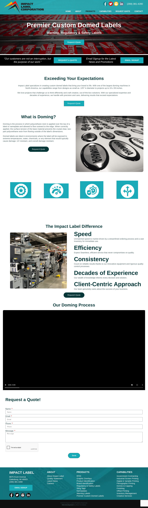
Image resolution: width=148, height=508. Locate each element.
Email (8, 416)
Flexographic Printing (126, 483)
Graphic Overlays (84, 478)
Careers (50, 483)
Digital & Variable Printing (128, 481)
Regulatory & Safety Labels (88, 486)
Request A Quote (67, 60)
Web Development (68, 505)
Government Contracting (127, 476)
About (78, 11)
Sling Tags (81, 488)
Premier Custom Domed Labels (90, 496)
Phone (8, 424)
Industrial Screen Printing (127, 478)
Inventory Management (127, 493)
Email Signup (132, 60)
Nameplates (82, 491)
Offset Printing (123, 491)
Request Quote (123, 11)
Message (9, 431)
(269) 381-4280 (135, 4)
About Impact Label (55, 476)
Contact (138, 11)
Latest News (52, 481)
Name (8, 409)
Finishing (120, 488)
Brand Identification (85, 483)
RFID (79, 476)
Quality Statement (55, 478)
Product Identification (86, 481)
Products (90, 11)
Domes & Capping (125, 486)
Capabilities (105, 11)
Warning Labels (83, 493)
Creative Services (124, 496)
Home (68, 11)
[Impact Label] (24, 13)
